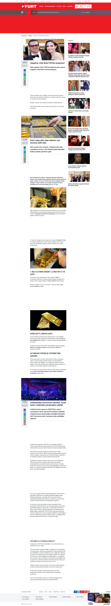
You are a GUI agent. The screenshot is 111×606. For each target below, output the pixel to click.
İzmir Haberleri (25, 599)
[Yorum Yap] (25, 84)
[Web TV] (86, 1)
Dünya (64, 6)
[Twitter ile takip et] (78, 592)
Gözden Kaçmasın (50, 6)
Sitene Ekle (42, 1)
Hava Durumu (48, 1)
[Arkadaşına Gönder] (25, 80)
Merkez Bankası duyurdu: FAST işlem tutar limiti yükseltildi (51, 12)
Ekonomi (69, 6)
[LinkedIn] (25, 75)
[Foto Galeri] (89, 1)
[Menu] (77, 6)
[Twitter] (25, 72)
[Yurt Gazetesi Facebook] (74, 1)
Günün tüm (85, 12)
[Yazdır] (25, 82)
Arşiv (38, 1)
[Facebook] (25, 70)
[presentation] (25, 12)
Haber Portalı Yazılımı (27, 604)
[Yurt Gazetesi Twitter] (77, 1)
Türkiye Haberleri (53, 597)
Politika (58, 6)
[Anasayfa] (22, 1)
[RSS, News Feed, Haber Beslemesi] (88, 592)
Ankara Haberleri (80, 597)
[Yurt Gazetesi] (29, 6)
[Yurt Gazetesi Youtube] (80, 1)
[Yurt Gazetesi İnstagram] (83, 1)
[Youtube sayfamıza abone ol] (81, 592)
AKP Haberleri (39, 597)
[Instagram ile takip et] (85, 592)
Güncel (41, 6)
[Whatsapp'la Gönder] (25, 77)
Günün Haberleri (32, 1)
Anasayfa (41, 591)
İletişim (50, 591)
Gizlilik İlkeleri (56, 591)
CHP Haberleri (25, 597)
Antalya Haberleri (40, 599)
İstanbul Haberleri (67, 597)
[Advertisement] (55, 24)
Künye (46, 591)
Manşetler (26, 1)
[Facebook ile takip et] (75, 592)
